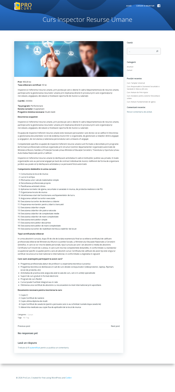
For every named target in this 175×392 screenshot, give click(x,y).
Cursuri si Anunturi (145, 6)
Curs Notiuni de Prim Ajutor (137, 92)
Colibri (69, 377)
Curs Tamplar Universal (136, 83)
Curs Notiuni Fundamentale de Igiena (141, 102)
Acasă (128, 6)
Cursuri (30, 314)
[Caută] (157, 51)
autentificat (35, 347)
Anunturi (130, 67)
